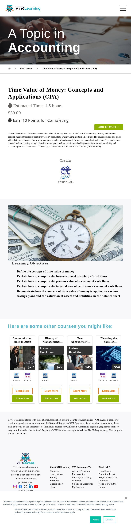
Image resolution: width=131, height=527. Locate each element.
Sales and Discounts (82, 484)
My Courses (78, 487)
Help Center (105, 471)
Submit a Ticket (107, 474)
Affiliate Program (81, 471)
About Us (54, 471)
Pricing (53, 477)
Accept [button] (96, 519)
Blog (52, 487)
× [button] (125, 497)
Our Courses (26, 68)
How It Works (56, 474)
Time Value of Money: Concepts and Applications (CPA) (69, 68)
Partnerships (78, 474)
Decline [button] (109, 519)
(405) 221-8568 (25, 490)
